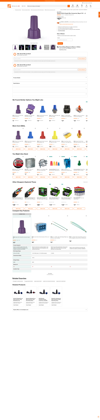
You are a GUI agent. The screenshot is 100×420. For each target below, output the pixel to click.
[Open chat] (99, 14)
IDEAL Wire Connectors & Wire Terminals (52, 9)
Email (59, 37)
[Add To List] (83, 13)
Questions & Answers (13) (69, 14)
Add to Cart (18, 148)
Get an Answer (82, 58)
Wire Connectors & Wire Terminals (37, 9)
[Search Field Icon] (69, 6)
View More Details (61, 30)
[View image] (15, 47)
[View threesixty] (46, 47)
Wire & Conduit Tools (26, 9)
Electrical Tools (18, 9)
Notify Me (60, 43)
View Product (15, 304)
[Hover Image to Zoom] (34, 27)
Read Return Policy (62, 49)
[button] (50, 78)
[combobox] (47, 6)
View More (50, 273)
